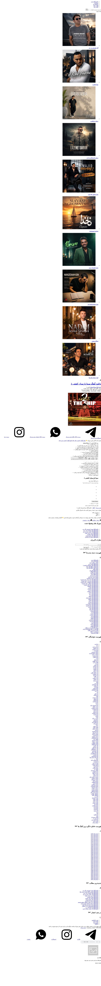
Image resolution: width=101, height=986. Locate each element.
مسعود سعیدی (95, 790)
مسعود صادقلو (95, 791)
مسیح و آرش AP (94, 792)
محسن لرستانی (94, 779)
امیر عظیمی (95, 674)
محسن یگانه (95, 780)
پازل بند (96, 691)
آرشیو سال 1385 (94, 853)
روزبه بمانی (95, 726)
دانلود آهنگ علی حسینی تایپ (91, 535)
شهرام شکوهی (95, 744)
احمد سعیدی (95, 656)
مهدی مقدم (95, 800)
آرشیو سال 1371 (94, 835)
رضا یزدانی (95, 723)
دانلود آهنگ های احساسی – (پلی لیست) (89, 582)
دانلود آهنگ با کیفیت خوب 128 (65, 440)
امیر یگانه (96, 676)
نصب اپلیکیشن (95, 920)
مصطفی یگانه (95, 795)
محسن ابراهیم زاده (94, 777)
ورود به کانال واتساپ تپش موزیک (37, 437)
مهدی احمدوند (95, 797)
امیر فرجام (95, 675)
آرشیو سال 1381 (94, 848)
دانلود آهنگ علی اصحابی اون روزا (90, 530)
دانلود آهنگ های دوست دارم (92, 604)
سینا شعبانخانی (94, 738)
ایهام (97, 682)
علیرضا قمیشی (94, 756)
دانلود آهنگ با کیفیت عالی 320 (79, 440)
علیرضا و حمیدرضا (94, 757)
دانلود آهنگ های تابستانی (92, 588)
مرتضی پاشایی (95, 788)
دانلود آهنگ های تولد (93, 609)
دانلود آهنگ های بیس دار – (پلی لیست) (89, 581)
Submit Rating (95, 501)
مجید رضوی (95, 774)
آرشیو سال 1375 (94, 840)
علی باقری (95, 745)
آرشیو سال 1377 (94, 842)
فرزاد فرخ (96, 761)
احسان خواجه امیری (93, 653)
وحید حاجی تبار (94, 820)
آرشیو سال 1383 (94, 850)
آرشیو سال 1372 (94, 836)
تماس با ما (96, 922)
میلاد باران (96, 808)
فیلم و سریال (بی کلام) (93, 630)
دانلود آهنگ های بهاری (93, 587)
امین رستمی (95, 678)
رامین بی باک (95, 718)
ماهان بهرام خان (94, 770)
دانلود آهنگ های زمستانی (92, 591)
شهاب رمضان (95, 741)
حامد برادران (95, 697)
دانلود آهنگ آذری (94, 612)
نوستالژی (96, 3)
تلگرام (78, 939)
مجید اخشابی (95, 771)
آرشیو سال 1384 (94, 852)
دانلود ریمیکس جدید (93, 562)
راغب (97, 717)
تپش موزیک (98, 507)
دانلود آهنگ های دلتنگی (93, 599)
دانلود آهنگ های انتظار (93, 596)
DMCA (96, 924)
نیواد (97, 816)
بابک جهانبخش (95, 684)
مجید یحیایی (95, 775)
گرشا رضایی (95, 765)
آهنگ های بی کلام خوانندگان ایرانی (90, 629)
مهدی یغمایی (95, 803)
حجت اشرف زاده (94, 705)
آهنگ (94, 507)
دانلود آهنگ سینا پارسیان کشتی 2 (86, 384)
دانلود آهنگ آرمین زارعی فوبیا (91, 533)
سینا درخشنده (95, 736)
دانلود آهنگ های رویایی (93, 601)
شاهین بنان (95, 739)
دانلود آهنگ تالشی (94, 624)
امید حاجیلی (95, 666)
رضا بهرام (96, 719)
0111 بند (96, 644)
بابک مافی (96, 685)
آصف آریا (96, 650)
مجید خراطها (95, 773)
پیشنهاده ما (95, 4)
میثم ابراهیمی (95, 805)
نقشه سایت (95, 921)
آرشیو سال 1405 (94, 879)
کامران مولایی (95, 764)
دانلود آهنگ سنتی (94, 574)
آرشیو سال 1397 (94, 868)
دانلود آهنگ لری (94, 622)
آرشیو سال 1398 (94, 870)
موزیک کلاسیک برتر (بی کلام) (91, 627)
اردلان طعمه (95, 661)
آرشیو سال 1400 (94, 872)
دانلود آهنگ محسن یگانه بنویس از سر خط (89, 891)
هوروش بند (95, 818)
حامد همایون (95, 701)
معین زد (96, 796)
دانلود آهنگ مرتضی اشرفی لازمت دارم (89, 903)
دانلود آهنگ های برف (93, 594)
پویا (97, 692)
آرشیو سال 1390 (94, 859)
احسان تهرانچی (94, 652)
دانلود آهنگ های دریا (93, 595)
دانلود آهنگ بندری (94, 613)
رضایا (97, 725)
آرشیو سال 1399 (94, 871)
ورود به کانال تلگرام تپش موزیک (73, 437)
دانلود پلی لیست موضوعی (92, 578)
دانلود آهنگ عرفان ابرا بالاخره (91, 537)
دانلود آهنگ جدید (94, 1)
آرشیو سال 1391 (94, 861)
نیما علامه (96, 814)
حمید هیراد (96, 714)
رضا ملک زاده (95, 722)
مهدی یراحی (95, 801)
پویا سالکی (95, 695)
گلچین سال (95, 5)
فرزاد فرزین (95, 762)
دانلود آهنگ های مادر (93, 608)
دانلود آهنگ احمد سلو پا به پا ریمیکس (90, 906)
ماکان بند (96, 769)
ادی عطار (96, 659)
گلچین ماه (96, 7)
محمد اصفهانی (95, 782)
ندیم (97, 812)
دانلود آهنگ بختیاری (94, 614)
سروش (96, 730)
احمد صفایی (95, 657)
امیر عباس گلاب (94, 672)
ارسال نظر (86, 547)
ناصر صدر (96, 810)
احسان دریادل (95, 654)
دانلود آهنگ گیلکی (94, 618)
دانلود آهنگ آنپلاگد (94, 571)
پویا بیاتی (96, 693)
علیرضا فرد (95, 754)
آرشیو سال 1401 (94, 874)
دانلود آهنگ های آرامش (93, 603)
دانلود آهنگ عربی (94, 625)
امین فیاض (95, 679)
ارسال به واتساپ (87, 520)
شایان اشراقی (95, 740)
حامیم (97, 702)
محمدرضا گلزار (94, 784)
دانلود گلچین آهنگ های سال (92, 566)
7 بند (97, 645)
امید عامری (95, 667)
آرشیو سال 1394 (94, 865)
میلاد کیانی (95, 809)
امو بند (96, 663)
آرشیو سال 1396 (94, 867)
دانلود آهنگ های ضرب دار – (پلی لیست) (89, 579)
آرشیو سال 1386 (94, 854)
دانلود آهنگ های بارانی (93, 592)
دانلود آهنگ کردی (94, 617)
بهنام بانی (96, 687)
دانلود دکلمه (95, 569)
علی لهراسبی (95, 751)
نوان (97, 813)
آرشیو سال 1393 (94, 863)
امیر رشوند (95, 671)
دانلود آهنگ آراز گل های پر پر (91, 907)
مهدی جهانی (95, 799)
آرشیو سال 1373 (94, 837)
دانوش (96, 715)
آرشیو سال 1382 (94, 849)
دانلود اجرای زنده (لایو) (93, 577)
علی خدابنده (95, 747)
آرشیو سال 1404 (94, 878)
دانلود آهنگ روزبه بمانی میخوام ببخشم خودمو (88, 902)
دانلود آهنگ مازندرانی (93, 620)
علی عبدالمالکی (94, 749)
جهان (97, 696)
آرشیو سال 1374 (94, 839)
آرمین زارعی (95, 646)
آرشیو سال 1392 (94, 862)
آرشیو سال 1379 (94, 845)
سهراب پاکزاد (95, 734)
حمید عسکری (95, 713)
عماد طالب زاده (94, 760)
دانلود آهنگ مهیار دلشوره (92, 534)
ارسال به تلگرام (96, 520)
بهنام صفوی (95, 688)
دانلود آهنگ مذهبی (94, 610)
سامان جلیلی (95, 728)
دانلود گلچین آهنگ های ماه (92, 568)
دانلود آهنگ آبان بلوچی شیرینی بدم (90, 531)
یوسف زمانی (95, 822)
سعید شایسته (95, 731)
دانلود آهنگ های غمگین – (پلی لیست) (90, 583)
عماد (97, 758)
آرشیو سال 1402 (94, 875)
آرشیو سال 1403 (94, 876)
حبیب (97, 704)
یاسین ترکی (95, 821)
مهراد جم (96, 804)
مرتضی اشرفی (94, 787)
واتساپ (29, 939)
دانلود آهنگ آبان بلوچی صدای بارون (90, 908)
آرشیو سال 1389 (94, 858)
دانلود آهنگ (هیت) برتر (93, 564)
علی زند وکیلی (95, 748)
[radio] (49, 486)
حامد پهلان (96, 699)
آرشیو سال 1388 (94, 857)
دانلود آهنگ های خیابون (93, 607)
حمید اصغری (95, 709)
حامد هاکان (95, 700)
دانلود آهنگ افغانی (94, 626)
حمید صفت (95, 712)
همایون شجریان (94, 817)
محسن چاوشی (95, 778)
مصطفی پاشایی (94, 793)
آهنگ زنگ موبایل (94, 633)
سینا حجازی (95, 735)
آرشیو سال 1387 (94, 855)
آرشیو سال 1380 (94, 846)
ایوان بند (96, 683)
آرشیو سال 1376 (94, 841)
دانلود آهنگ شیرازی (94, 621)
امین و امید (95, 680)
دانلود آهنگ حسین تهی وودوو (91, 898)
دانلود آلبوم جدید (94, 561)
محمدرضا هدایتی (94, 786)
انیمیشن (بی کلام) (94, 631)
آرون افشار (95, 648)
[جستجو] (87, 10)
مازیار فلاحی (95, 767)
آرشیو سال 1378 (94, 844)
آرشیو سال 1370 (94, 833)
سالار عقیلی (95, 727)
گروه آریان (95, 766)
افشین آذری (95, 662)
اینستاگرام (53, 939)
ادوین (97, 658)
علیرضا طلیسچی (94, 753)
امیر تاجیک (96, 670)
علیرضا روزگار (95, 752)
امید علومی (95, 669)
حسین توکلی (95, 706)
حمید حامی (95, 710)
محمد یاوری (95, 783)
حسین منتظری (94, 708)
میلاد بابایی (95, 807)
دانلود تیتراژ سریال (94, 575)
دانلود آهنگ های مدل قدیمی (92, 605)
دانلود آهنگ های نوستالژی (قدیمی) (90, 565)
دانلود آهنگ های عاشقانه (92, 586)
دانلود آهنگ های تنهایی (93, 600)
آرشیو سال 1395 (94, 866)
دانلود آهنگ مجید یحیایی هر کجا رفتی (90, 904)
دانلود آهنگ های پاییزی (93, 590)
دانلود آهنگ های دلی (93, 570)
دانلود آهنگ (98, 387)
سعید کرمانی (95, 732)
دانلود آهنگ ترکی (94, 616)
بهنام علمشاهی (94, 689)
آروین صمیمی (95, 649)
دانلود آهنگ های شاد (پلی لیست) (91, 584)
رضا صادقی (95, 721)
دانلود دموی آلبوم (94, 573)
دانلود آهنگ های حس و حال (92, 597)
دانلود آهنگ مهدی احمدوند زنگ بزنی (90, 529)
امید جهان (96, 665)
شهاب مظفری (95, 743)
